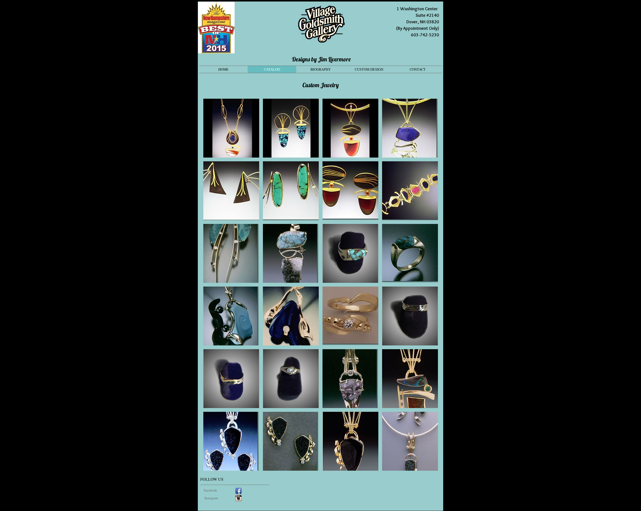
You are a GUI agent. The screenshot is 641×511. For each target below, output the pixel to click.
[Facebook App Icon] (238, 491)
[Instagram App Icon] (238, 498)
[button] (231, 128)
